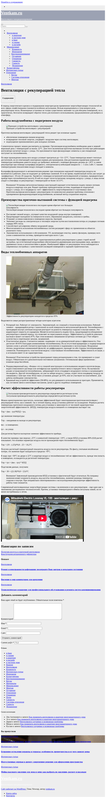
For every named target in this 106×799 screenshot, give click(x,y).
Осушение (10, 690)
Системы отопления (20, 77)
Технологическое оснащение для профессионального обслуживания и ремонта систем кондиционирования (51, 590)
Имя (3, 623)
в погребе (10, 660)
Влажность (11, 669)
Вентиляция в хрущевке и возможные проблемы (41, 722)
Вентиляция (6, 84)
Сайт (3, 633)
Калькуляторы (12, 676)
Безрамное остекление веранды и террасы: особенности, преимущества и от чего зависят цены (45, 752)
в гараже (10, 655)
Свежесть (10, 700)
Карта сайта (11, 793)
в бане (9, 653)
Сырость (10, 704)
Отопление (11, 72)
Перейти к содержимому (12, 2)
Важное (9, 665)
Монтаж (15, 79)
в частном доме (13, 662)
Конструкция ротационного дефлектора (18, 554)
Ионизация (11, 674)
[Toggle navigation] (2, 24)
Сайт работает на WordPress (13, 789)
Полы (8, 697)
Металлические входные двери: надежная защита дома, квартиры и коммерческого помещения (46, 741)
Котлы (14, 75)
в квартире (11, 658)
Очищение (11, 695)
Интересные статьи (14, 70)
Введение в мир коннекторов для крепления (22, 579)
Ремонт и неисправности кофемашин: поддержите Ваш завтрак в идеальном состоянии (42, 569)
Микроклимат (12, 686)
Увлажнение (11, 707)
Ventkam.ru (11, 12)
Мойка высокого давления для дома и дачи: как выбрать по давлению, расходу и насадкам (43, 772)
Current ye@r (7, 642)
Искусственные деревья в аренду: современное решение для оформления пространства (42, 762)
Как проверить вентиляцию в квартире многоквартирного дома (57, 717)
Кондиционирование (20, 54)
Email (4, 628)
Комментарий (7, 619)
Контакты (10, 796)
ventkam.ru (50, 789)
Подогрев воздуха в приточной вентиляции (20, 552)
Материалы (11, 683)
